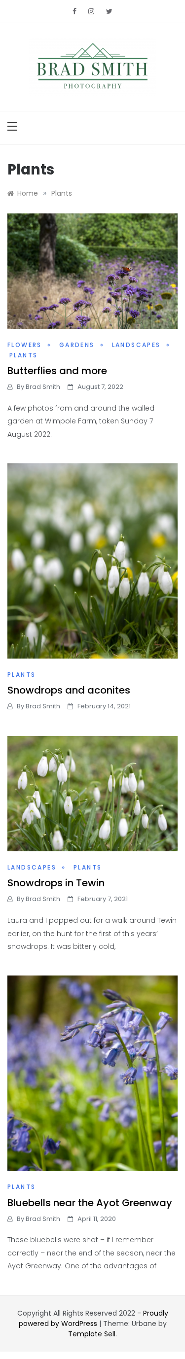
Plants (23, 355)
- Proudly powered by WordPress (93, 1318)
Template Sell (91, 1334)
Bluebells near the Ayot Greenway (89, 1203)
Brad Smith (43, 386)
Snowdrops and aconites (68, 690)
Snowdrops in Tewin (56, 883)
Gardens (77, 345)
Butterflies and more (57, 371)
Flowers (24, 345)
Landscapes (136, 345)
